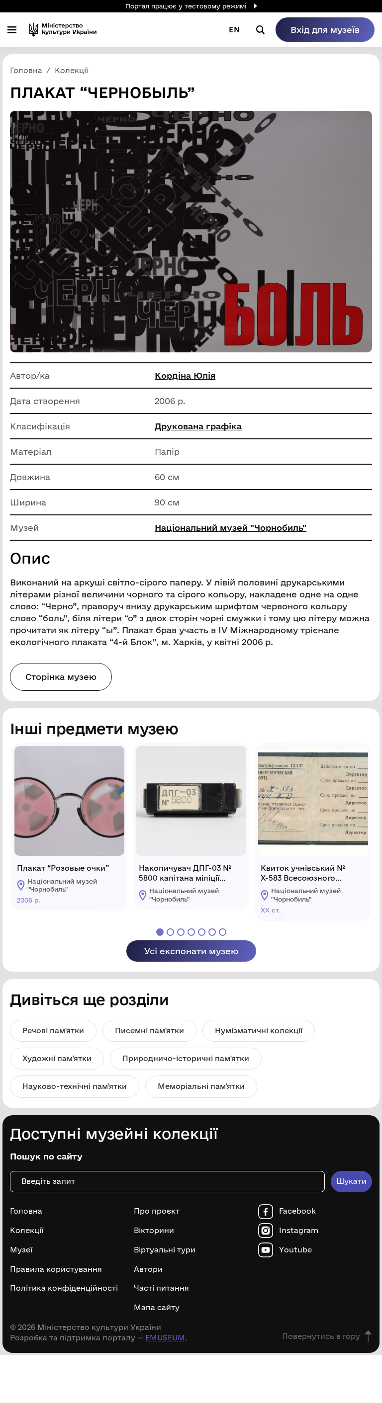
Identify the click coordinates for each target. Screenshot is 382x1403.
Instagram (298, 1231)
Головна (26, 1211)
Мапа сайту (157, 1308)
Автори (148, 1269)
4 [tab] (191, 932)
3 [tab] (181, 932)
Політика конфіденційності (64, 1288)
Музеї (21, 1250)
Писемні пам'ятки (149, 1030)
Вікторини (154, 1231)
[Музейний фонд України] (62, 29)
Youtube (295, 1250)
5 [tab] (201, 932)
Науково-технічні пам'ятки (74, 1086)
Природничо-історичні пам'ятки (185, 1058)
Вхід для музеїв (325, 29)
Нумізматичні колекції (258, 1030)
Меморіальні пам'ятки (201, 1086)
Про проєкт (157, 1211)
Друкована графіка (198, 426)
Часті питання (161, 1288)
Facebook (297, 1211)
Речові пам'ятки (53, 1030)
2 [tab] (170, 932)
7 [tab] (222, 932)
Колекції (26, 1231)
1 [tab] (160, 932)
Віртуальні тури (164, 1250)
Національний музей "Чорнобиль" (230, 527)
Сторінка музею (60, 676)
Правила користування (56, 1269)
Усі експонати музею (191, 951)
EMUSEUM (165, 1337)
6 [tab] (212, 932)
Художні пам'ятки (57, 1058)
